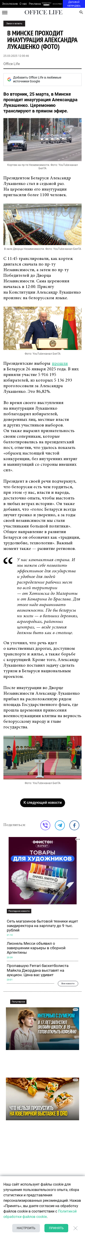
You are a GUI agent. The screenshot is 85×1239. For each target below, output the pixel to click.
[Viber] (45, 825)
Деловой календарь (73, 3)
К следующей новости (43, 802)
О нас (23, 3)
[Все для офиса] (57, 4)
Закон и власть (14, 23)
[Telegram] (59, 825)
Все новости (68, 983)
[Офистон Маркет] (46, 4)
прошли (60, 363)
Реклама (35, 3)
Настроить (26, 1228)
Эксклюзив (10, 3)
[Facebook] (74, 825)
